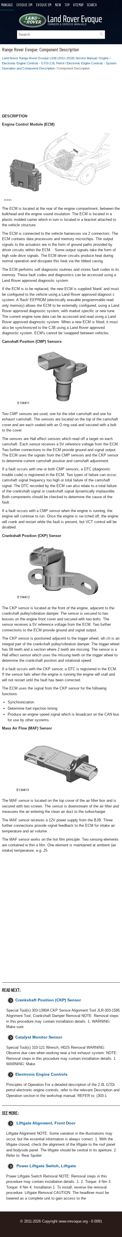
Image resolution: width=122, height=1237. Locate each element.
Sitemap (78, 5)
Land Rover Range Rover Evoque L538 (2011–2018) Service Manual (49, 58)
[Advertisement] (61, 94)
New (58, 5)
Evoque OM (24, 5)
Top (67, 5)
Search (92, 5)
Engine (104, 58)
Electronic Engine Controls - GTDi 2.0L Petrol (33, 63)
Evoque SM (43, 5)
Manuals (7, 5)
